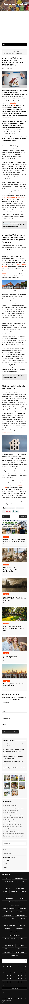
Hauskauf (21, 895)
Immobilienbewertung (14, 901)
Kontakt (4, 273)
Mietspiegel (6, 681)
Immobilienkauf (22, 908)
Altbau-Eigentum (8, 829)
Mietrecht (22, 925)
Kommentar (5, 702)
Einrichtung (7, 888)
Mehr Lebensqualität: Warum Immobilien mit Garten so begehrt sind (14, 628)
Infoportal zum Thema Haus (14, 4)
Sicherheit (21, 945)
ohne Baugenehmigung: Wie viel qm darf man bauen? (14, 768)
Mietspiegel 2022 (14, 932)
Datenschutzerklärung (9, 857)
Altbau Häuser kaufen (17, 836)
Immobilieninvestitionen (9, 908)
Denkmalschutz (20, 885)
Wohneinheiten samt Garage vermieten (15, 197)
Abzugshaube (7, 808)
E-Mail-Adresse (6, 718)
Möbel (22, 938)
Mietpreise (20, 922)
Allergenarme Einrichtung (11, 833)
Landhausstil (22, 918)
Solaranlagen (8, 948)
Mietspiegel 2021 (20, 928)
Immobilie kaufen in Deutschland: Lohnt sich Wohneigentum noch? (13, 745)
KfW (5, 918)
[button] (2, 1001)
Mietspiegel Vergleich (10, 938)
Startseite (5, 867)
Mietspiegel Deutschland (14, 935)
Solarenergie (21, 948)
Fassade (5, 891)
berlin (22, 881)
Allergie (14, 808)
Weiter (22, 516)
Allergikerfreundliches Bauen (12, 824)
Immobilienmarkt (8, 915)
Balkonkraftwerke (19, 878)
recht (14, 105)
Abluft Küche (15, 831)
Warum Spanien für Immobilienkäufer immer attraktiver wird (11, 569)
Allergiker (14, 805)
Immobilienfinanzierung (14, 905)
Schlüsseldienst (9, 945)
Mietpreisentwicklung (9, 925)
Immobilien (9, 68)
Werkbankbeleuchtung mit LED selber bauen (13, 762)
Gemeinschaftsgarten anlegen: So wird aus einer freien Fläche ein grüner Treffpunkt (13, 751)
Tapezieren (7, 952)
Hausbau (8, 895)
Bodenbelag (7, 885)
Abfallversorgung (13, 817)
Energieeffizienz (20, 888)
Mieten (7, 922)
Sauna (21, 942)
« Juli (3, 992)
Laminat (12, 918)
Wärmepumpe (14, 955)
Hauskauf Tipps (9, 898)
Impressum (6, 860)
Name (3, 711)
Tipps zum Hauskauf (20, 952)
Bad (6, 878)
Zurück (6, 516)
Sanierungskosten (7, 432)
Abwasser (15, 815)
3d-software (7, 805)
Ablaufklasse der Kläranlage (12, 826)
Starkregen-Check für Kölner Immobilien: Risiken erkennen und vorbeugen (14, 598)
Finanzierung (14, 891)
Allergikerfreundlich (9, 822)
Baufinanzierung (9, 881)
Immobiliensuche (21, 915)
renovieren (9, 942)
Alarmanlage (7, 815)
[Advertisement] (14, 28)
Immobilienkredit (21, 911)
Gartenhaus (23, 891)
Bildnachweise (7, 853)
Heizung (22, 898)
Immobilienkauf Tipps (9, 911)
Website (4, 724)
